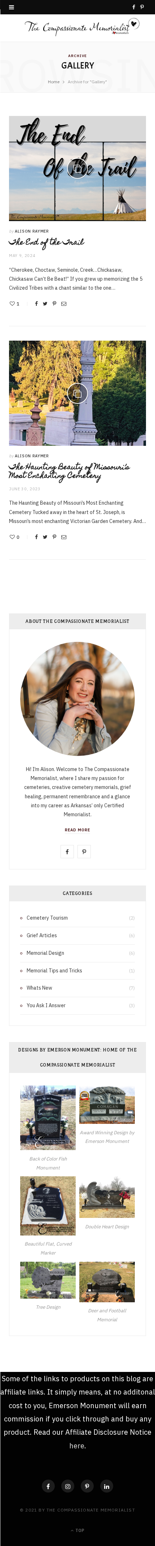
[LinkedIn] (106, 1486)
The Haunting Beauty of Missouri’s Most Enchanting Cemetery (69, 472)
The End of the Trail (46, 243)
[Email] (63, 303)
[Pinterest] (54, 303)
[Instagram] (67, 1486)
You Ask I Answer (46, 1005)
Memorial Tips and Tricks (54, 970)
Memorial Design (45, 953)
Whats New (39, 988)
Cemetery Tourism (47, 918)
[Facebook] (48, 1486)
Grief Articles (42, 935)
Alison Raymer (32, 231)
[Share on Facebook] (36, 303)
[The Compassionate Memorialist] (77, 28)
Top (79, 1530)
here (76, 1446)
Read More (77, 829)
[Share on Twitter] (45, 303)
